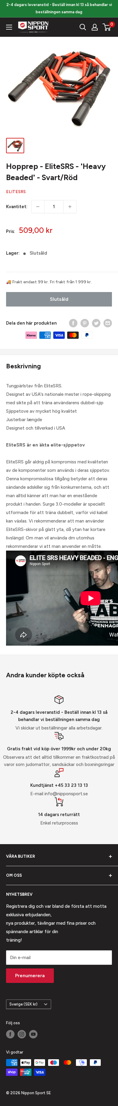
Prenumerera (30, 975)
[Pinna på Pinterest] (84, 323)
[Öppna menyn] (9, 27)
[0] (107, 27)
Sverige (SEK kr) (23, 1004)
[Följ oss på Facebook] (10, 1034)
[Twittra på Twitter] (96, 323)
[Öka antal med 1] (70, 206)
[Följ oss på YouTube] (33, 1034)
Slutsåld (59, 299)
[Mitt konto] (95, 27)
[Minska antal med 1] (37, 206)
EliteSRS (16, 191)
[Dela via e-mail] (107, 323)
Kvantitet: (17, 206)
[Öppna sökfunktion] (83, 27)
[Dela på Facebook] (73, 323)
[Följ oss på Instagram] (22, 1034)
